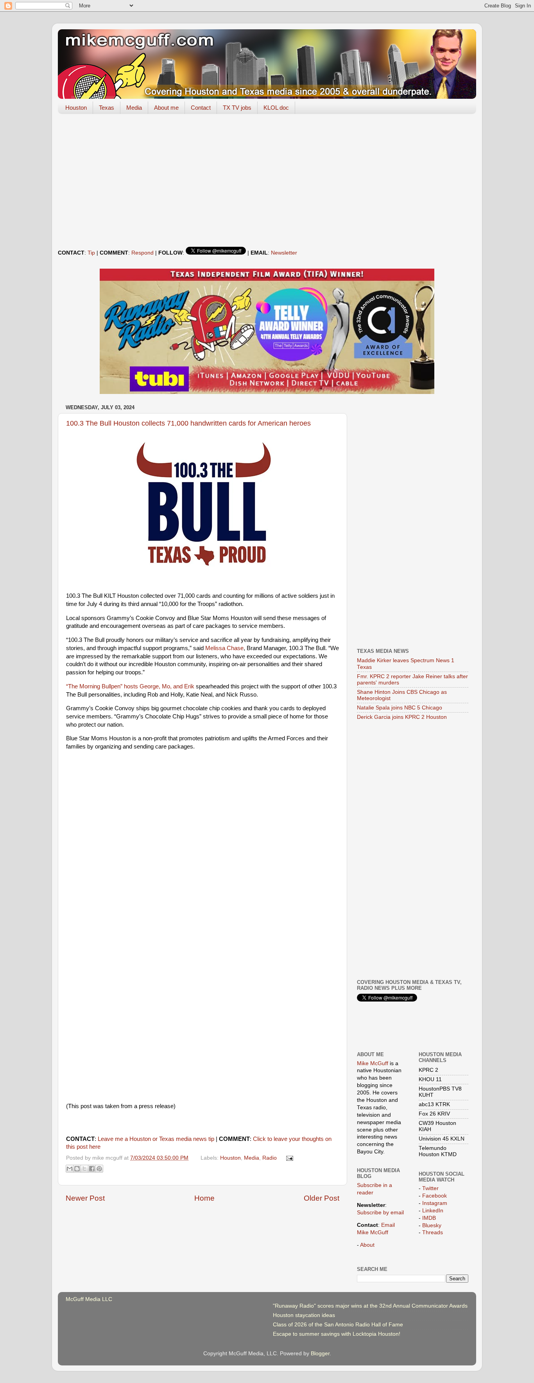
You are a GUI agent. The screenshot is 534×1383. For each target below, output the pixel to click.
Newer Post (85, 1198)
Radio (269, 1158)
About (367, 1245)
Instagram (434, 1203)
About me (166, 107)
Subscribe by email (380, 1212)
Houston (76, 107)
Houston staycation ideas (304, 1315)
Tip (91, 253)
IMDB (429, 1218)
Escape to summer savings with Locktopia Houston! (336, 1334)
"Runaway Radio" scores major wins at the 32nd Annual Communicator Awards (370, 1306)
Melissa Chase (224, 648)
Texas (106, 107)
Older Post (321, 1198)
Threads (432, 1232)
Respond (142, 253)
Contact (201, 107)
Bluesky (431, 1225)
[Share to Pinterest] (99, 1169)
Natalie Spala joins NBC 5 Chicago (399, 708)
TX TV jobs (237, 107)
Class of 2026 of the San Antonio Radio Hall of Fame (338, 1325)
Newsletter (284, 253)
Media (134, 107)
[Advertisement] (267, 180)
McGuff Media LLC (89, 1299)
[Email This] (69, 1169)
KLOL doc (276, 107)
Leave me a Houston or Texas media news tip (156, 1139)
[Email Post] (289, 1158)
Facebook (434, 1196)
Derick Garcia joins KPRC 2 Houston (402, 717)
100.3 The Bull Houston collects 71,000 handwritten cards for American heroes (188, 423)
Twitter (430, 1188)
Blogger (320, 1353)
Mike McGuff (372, 1063)
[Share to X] (84, 1169)
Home (204, 1198)
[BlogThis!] (77, 1169)
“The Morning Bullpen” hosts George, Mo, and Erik (130, 686)
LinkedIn (432, 1211)
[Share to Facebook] (92, 1169)
